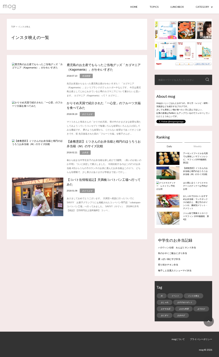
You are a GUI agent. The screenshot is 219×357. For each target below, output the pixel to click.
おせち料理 (184, 309)
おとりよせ (87, 114)
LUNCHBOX (177, 6)
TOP (13, 27)
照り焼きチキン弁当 (168, 264)
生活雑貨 (86, 76)
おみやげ (181, 315)
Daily (169, 146)
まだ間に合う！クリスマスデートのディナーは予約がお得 (195, 186)
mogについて (178, 339)
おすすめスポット (184, 302)
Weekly (198, 146)
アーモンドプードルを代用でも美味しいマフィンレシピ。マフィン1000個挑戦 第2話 (195, 158)
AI (162, 296)
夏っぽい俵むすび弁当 (169, 259)
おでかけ (201, 309)
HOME (134, 6)
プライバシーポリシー (201, 339)
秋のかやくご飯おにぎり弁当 (172, 253)
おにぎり (164, 315)
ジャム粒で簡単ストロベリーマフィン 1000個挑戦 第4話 (196, 216)
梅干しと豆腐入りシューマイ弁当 (174, 270)
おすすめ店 (165, 309)
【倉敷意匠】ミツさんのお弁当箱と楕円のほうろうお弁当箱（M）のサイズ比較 (195, 171)
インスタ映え (193, 296)
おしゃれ (164, 302)
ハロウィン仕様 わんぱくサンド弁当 (177, 247)
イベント (175, 296)
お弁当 (85, 152)
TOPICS (154, 6)
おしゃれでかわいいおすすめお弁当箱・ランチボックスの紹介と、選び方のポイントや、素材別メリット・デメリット (195, 202)
